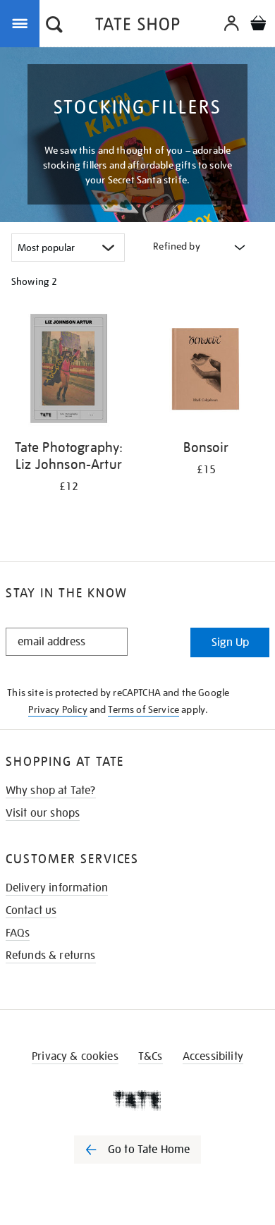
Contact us (31, 910)
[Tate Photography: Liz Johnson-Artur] (69, 371)
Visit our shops (43, 813)
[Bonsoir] (206, 371)
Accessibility (213, 1056)
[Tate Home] (137, 1100)
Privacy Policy (57, 709)
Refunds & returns (51, 956)
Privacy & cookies (75, 1056)
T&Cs (150, 1056)
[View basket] (258, 25)
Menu (22, 22)
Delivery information (57, 888)
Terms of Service (143, 709)
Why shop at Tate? (51, 791)
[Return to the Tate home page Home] (137, 26)
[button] (54, 26)
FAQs (18, 933)
